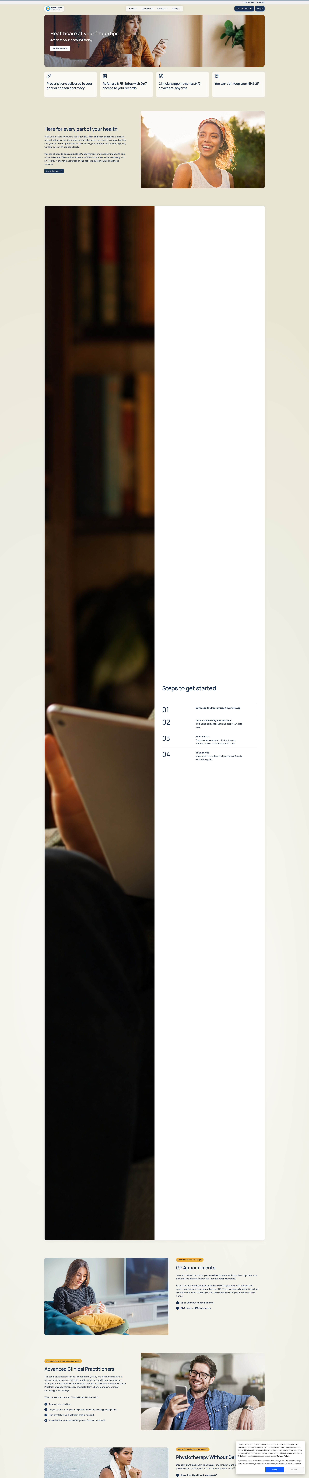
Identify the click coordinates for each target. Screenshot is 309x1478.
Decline (294, 1470)
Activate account (244, 8)
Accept (274, 1470)
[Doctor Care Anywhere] (54, 9)
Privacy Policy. (283, 1456)
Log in (260, 8)
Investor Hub (248, 2)
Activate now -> (60, 48)
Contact (261, 2)
